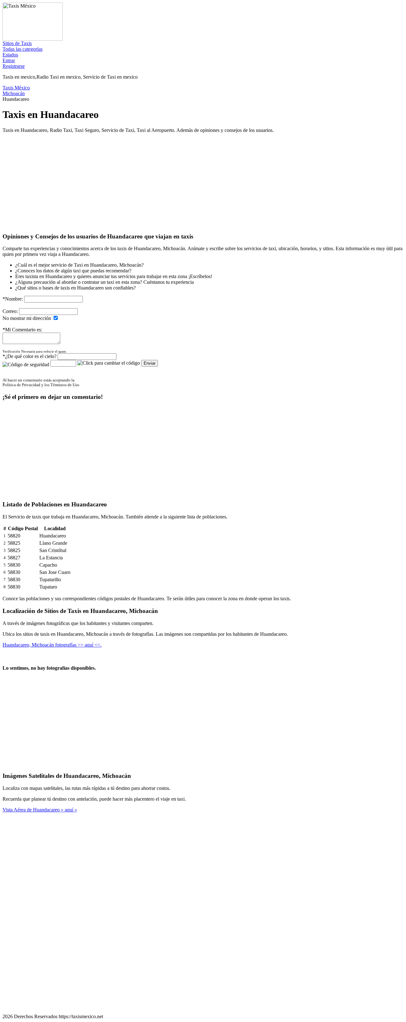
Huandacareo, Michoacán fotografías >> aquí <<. (52, 645)
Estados (10, 54)
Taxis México (16, 87)
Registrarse (14, 66)
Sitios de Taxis (17, 43)
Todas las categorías (23, 49)
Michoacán (14, 93)
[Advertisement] (193, 182)
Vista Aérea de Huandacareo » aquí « (40, 809)
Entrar (9, 60)
